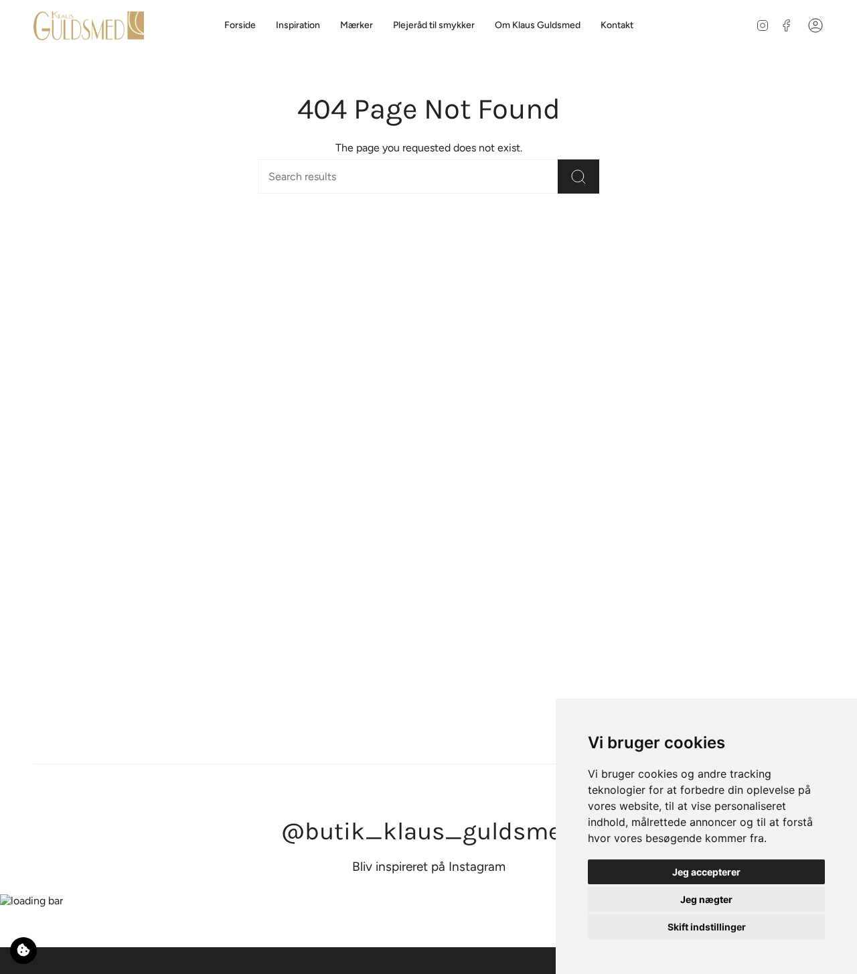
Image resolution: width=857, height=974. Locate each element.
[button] (356, 26)
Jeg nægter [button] (706, 899)
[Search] (578, 176)
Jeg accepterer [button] (706, 872)
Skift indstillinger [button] (707, 926)
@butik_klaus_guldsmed (428, 831)
